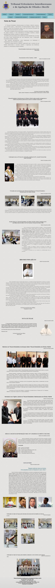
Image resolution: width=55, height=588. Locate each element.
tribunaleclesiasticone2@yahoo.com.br (29, 583)
